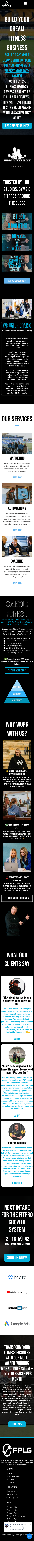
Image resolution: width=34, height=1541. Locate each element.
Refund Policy (13, 1519)
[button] (25, 3)
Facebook (13, 1491)
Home (9, 1473)
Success (10, 1479)
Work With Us (13, 1476)
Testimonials (12, 1510)
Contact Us (12, 1507)
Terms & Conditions (16, 1516)
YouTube (13, 1494)
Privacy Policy (13, 1513)
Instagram (13, 1497)
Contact (10, 1482)
